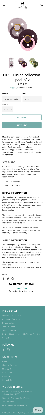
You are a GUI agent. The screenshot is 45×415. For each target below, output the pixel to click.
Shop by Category (9, 365)
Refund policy (8, 323)
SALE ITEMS (7, 372)
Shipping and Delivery (11, 315)
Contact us (6, 338)
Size (24, 94)
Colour (5, 94)
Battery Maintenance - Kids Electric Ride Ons (21, 334)
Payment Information (11, 319)
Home (4, 361)
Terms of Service (9, 330)
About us (6, 376)
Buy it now (22, 125)
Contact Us (7, 380)
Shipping (13, 87)
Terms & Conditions (10, 327)
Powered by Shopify (33, 413)
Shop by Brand (8, 369)
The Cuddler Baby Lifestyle (17, 413)
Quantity (5, 104)
